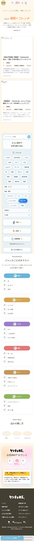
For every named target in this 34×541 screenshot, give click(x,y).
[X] (23, 461)
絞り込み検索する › (17, 249)
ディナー (29, 65)
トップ (5, 11)
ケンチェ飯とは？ (23, 510)
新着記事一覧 (22, 503)
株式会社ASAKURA (12, 527)
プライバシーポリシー (24, 513)
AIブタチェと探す (23, 507)
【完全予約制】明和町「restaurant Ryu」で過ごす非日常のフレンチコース (17, 58)
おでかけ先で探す (7, 513)
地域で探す (5, 507)
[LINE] (10, 461)
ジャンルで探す (14, 11)
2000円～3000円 (18, 109)
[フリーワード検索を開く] (22, 2)
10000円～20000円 (19, 65)
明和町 (8, 63)
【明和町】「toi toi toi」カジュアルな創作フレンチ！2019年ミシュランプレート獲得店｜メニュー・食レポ (17, 103)
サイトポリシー (22, 517)
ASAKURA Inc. (28, 540)
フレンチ (8, 65)
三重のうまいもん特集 (8, 517)
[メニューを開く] (30, 3)
